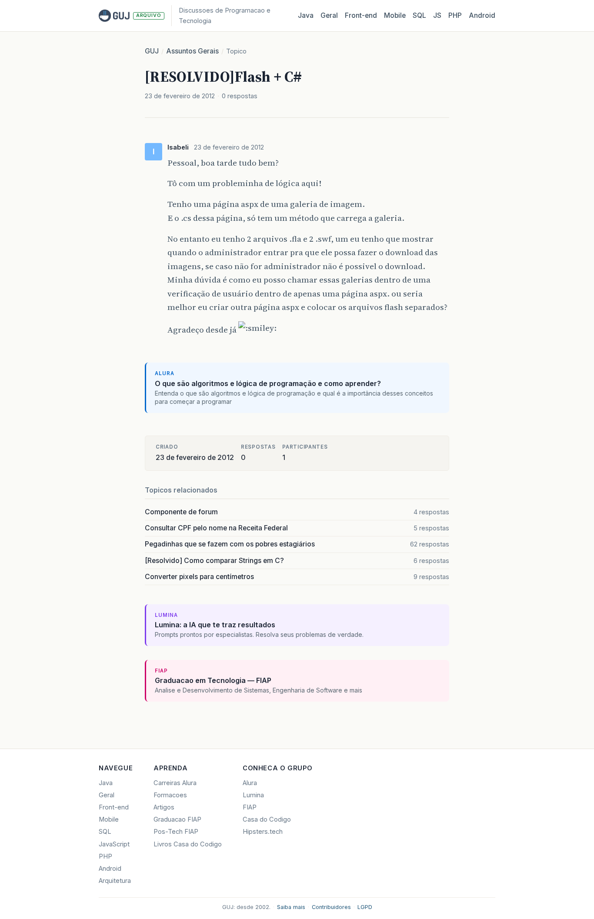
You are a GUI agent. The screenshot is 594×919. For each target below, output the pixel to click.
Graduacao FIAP (177, 819)
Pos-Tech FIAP (176, 832)
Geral (329, 15)
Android (482, 15)
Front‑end (361, 15)
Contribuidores (331, 907)
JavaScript (114, 844)
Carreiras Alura (175, 783)
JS (437, 15)
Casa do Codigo (267, 819)
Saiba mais (291, 907)
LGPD (364, 907)
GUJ (152, 51)
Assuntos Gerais (192, 51)
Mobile (395, 15)
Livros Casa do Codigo (188, 844)
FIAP (250, 807)
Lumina (253, 795)
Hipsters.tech (263, 832)
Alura (250, 783)
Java (306, 15)
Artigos (164, 807)
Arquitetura (115, 881)
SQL (419, 15)
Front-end (114, 807)
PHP (455, 15)
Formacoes (170, 795)
